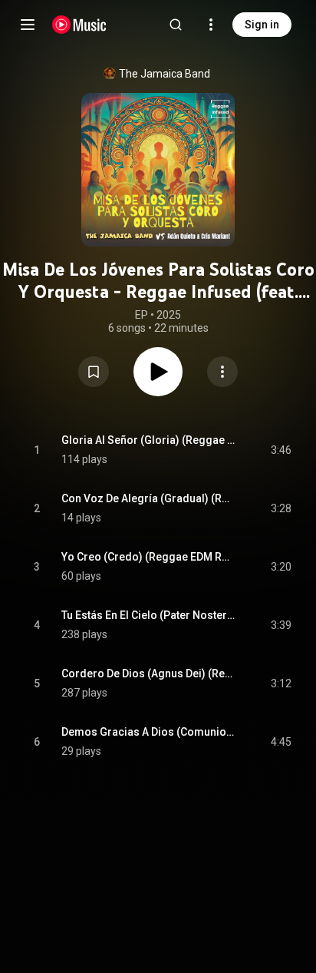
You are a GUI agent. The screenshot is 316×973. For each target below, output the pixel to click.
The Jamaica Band (164, 74)
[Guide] (27, 24)
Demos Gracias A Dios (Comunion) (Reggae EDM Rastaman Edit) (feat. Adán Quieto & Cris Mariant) (148, 732)
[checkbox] (281, 450)
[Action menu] (222, 371)
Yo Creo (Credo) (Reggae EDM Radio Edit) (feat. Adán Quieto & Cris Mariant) (148, 557)
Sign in (262, 24)
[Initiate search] (175, 24)
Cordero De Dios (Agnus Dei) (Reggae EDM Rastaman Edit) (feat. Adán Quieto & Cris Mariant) (148, 673)
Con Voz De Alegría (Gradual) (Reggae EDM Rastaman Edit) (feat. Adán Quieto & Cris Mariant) (148, 498)
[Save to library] (93, 371)
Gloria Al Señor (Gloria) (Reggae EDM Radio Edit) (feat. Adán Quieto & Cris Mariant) (148, 440)
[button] (93, 371)
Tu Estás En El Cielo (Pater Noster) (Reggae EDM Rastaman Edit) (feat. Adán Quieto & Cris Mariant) (148, 615)
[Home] (79, 24)
